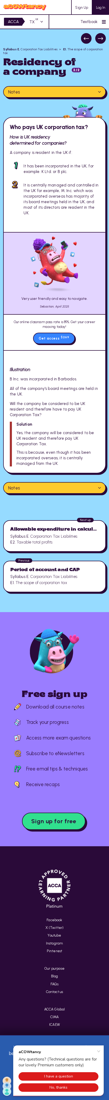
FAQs (54, 984)
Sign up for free (53, 821)
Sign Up (81, 7)
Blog (54, 976)
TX (33, 21)
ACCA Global (54, 1009)
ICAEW (54, 1024)
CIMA (54, 1017)
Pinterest (54, 951)
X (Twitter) (55, 927)
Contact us (54, 992)
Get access (54, 338)
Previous (86, 38)
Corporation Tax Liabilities (30, 49)
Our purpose (54, 968)
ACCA (13, 21)
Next (100, 38)
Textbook (88, 21)
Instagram (54, 943)
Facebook (54, 920)
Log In (101, 7)
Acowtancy (24, 7)
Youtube (54, 935)
